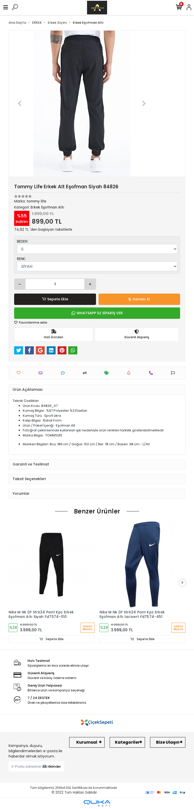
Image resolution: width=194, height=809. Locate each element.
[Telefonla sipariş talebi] (152, 373)
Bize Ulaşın (167, 742)
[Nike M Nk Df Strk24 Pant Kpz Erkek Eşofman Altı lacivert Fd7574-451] (142, 564)
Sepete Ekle (57, 299)
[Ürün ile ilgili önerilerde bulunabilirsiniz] (174, 373)
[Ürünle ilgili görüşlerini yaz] (64, 373)
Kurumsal (86, 742)
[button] (20, 103)
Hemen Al (141, 299)
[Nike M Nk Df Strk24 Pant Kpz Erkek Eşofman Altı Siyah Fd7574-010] (51, 564)
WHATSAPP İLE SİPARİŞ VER (100, 313)
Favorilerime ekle (32, 322)
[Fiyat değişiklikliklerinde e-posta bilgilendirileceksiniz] (108, 373)
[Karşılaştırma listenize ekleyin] (86, 373)
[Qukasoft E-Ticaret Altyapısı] (97, 803)
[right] (182, 582)
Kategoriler (127, 742)
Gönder (54, 766)
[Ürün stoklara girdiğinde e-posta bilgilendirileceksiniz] (130, 373)
